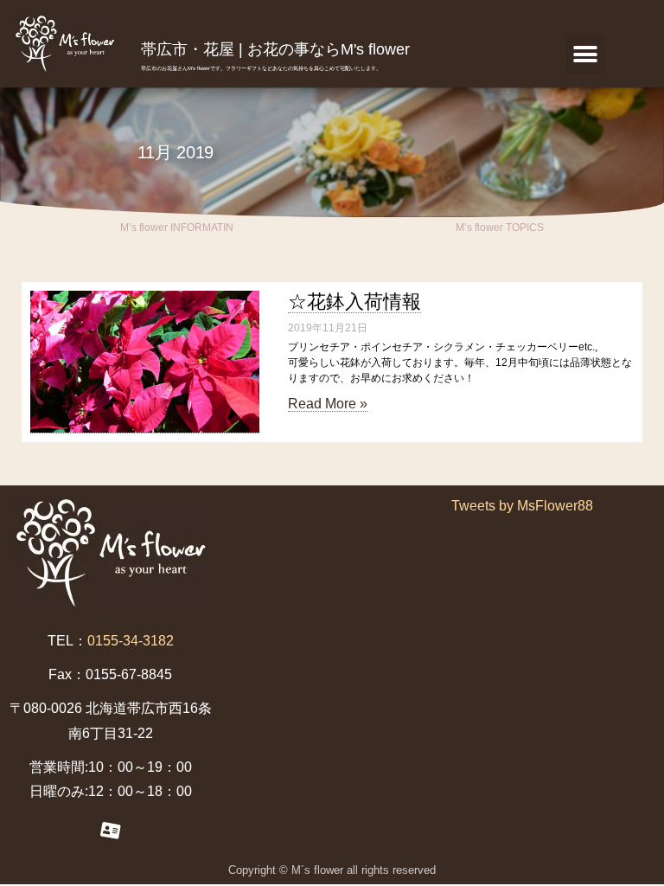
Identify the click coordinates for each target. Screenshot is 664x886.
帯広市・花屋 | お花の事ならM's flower (275, 49)
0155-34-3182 (130, 640)
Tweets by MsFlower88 (522, 505)
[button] (585, 54)
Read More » (327, 403)
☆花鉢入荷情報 (354, 301)
